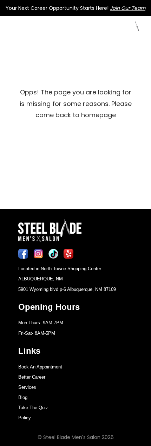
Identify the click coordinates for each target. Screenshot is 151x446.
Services (27, 387)
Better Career (31, 377)
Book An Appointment (40, 367)
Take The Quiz (33, 407)
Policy (24, 417)
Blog (22, 397)
